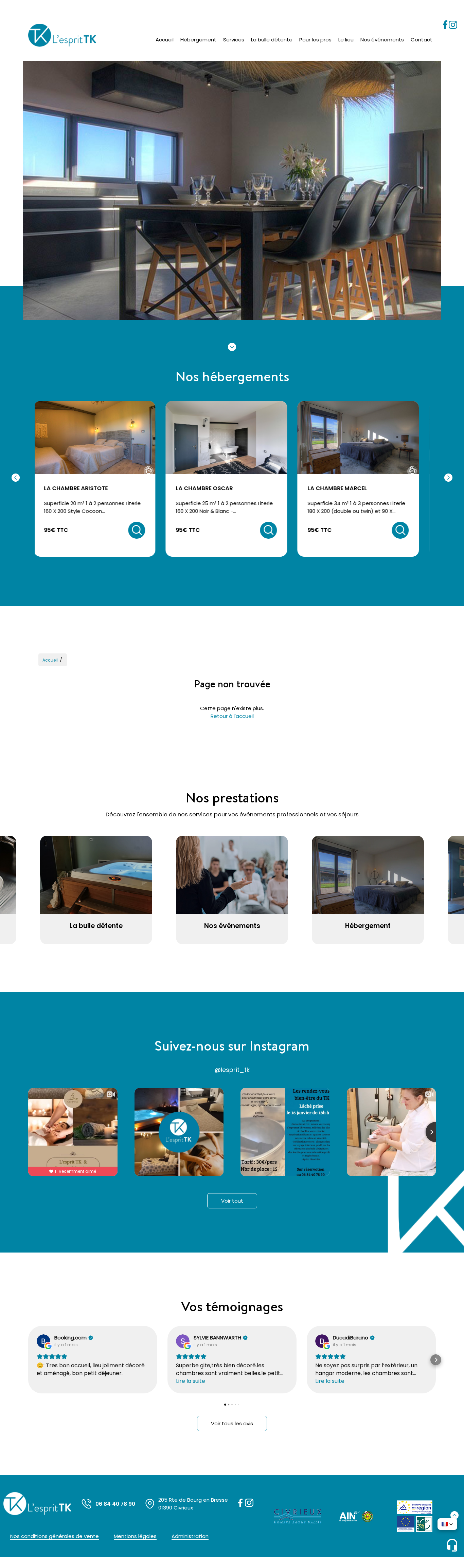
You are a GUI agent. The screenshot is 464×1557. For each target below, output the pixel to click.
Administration (190, 1536)
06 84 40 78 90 (115, 1503)
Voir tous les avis (232, 1423)
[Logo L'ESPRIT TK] (62, 35)
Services (233, 39)
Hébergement (198, 39)
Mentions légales (135, 1536)
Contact (421, 39)
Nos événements (382, 39)
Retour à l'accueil (232, 716)
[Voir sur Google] (43, 1341)
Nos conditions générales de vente (54, 1536)
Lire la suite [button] (190, 1381)
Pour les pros (315, 39)
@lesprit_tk (232, 1069)
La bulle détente (271, 39)
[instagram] (453, 27)
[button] (28, 1359)
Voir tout (232, 1200)
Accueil (165, 39)
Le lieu (346, 39)
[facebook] (446, 27)
